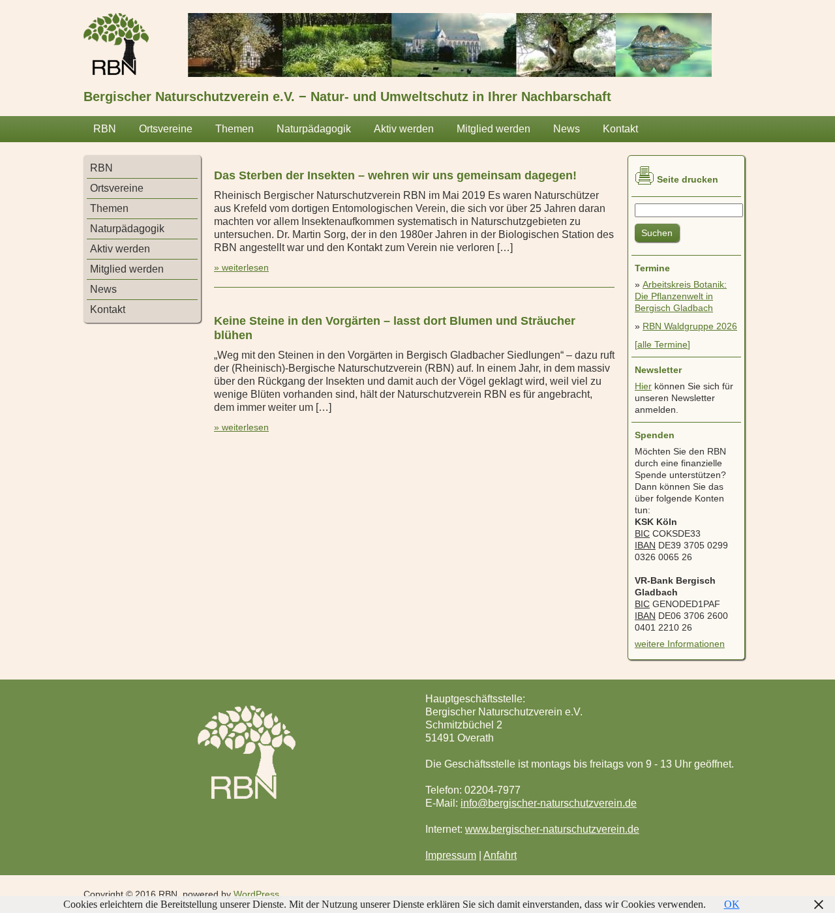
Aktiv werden (404, 128)
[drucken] (644, 175)
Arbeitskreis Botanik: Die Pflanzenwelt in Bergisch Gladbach (681, 296)
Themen (234, 128)
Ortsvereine (165, 128)
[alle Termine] (662, 344)
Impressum (450, 855)
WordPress (256, 894)
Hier (643, 386)
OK (732, 904)
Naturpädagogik (314, 128)
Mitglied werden (493, 128)
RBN (104, 128)
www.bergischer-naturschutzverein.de (552, 829)
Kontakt (620, 128)
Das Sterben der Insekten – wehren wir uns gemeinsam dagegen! (395, 175)
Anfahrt (500, 855)
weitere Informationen (680, 643)
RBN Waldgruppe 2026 (690, 326)
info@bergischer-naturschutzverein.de (549, 803)
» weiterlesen (241, 267)
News (566, 128)
